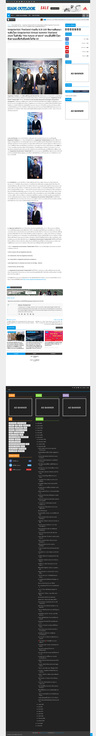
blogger (16, 353)
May (39, 711)
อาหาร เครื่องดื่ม (13, 451)
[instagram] (32, 2)
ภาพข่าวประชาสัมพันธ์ (21, 15)
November (41, 441)
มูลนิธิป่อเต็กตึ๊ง (24, 437)
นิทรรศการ (11, 430)
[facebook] (14, 2)
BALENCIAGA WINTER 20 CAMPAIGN (46, 597)
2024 (38, 428)
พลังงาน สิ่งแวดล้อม (13, 434)
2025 (38, 425)
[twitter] (17, 2)
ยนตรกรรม (17, 439)
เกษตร (20, 425)
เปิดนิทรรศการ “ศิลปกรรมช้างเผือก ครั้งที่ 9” (47, 599)
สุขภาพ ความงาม (13, 448)
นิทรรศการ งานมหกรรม (31, 332)
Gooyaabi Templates (59, 732)
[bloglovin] (22, 2)
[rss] (27, 2)
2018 (38, 725)
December (40, 439)
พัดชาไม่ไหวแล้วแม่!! (42, 510)
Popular (77, 91)
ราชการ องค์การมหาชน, (26, 42)
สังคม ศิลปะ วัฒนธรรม (14, 446)
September (41, 446)
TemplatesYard (44, 732)
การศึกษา (11, 425)
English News (36, 15)
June (39, 709)
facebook (53, 353)
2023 (38, 430)
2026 (38, 423)
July (39, 706)
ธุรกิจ (31, 19)
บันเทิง (10, 432)
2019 (38, 723)
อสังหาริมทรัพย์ (22, 448)
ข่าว (12, 15)
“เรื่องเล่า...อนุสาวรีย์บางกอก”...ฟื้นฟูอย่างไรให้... (48, 668)
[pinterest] (19, 2)
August (40, 704)
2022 (38, 432)
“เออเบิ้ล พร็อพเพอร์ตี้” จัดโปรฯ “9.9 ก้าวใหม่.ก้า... (48, 697)
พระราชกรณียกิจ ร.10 (19, 432)
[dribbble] (24, 2)
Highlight (69, 91)
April (39, 713)
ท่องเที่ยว (11, 427)
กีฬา (16, 425)
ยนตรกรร (11, 439)
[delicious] (34, 2)
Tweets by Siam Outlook (70, 95)
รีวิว (30, 15)
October (40, 444)
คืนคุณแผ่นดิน (27, 425)
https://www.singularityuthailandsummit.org (34, 279)
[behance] (29, 2)
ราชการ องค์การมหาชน (16, 25)
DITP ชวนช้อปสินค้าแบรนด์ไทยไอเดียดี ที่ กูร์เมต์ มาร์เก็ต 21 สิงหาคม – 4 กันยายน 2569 (53, 344)
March (40, 716)
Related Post (11, 327)
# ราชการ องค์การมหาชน (16, 287)
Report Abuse (66, 418)
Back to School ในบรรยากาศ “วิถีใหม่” (46, 583)
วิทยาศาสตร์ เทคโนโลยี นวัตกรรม (16, 444)
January (40, 720)
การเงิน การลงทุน (22, 423)
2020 (38, 437)
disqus (34, 353)
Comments (85, 91)
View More (60, 327)
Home (9, 25)
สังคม (27, 444)
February (40, 718)
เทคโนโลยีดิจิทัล (18, 427)
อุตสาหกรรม (21, 451)
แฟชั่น (21, 434)
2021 (38, 435)
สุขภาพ (22, 446)
